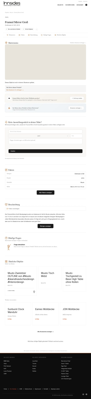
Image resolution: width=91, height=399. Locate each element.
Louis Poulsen (8, 371)
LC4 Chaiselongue (66, 379)
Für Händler (13, 389)
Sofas (34, 368)
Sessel (34, 366)
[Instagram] (83, 394)
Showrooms (69, 5)
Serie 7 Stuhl (65, 363)
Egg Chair (64, 366)
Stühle (34, 371)
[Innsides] (15, 3)
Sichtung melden (77, 98)
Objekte (60, 5)
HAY (5, 368)
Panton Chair (65, 374)
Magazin (80, 1)
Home (5, 389)
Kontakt (46, 389)
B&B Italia (6, 361)
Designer (80, 5)
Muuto (11, 12)
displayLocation (55, 389)
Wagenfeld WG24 (66, 368)
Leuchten (35, 361)
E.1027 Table (65, 371)
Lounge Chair (65, 376)
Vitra (5, 363)
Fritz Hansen (7, 366)
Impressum (38, 389)
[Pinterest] (86, 394)
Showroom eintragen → (76, 108)
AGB (20, 389)
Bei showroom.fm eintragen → (14, 90)
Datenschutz (28, 389)
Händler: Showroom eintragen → (78, 42)
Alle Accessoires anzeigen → (45, 331)
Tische (34, 363)
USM (5, 374)
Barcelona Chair (65, 361)
